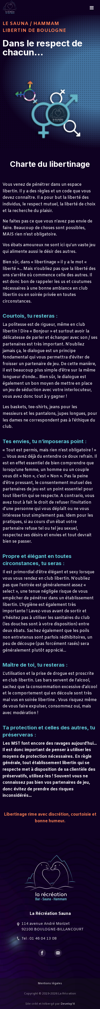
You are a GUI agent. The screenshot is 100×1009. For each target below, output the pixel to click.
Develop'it (68, 1004)
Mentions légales (50, 983)
